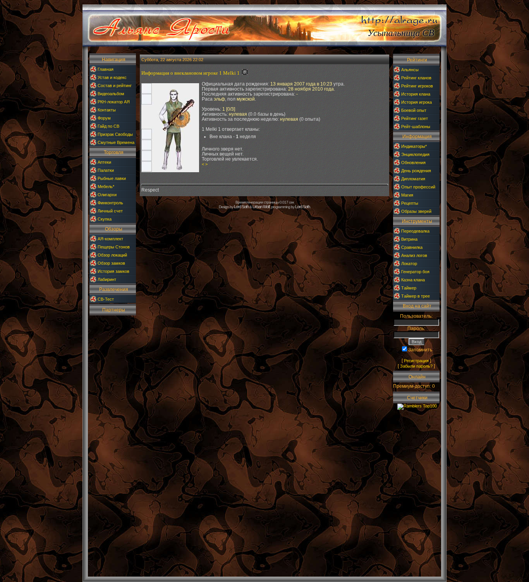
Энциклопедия (415, 154)
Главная (105, 69)
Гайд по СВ (108, 126)
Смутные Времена (116, 142)
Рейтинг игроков (417, 86)
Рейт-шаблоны (415, 126)
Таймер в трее (415, 296)
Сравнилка (412, 247)
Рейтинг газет (414, 118)
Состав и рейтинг (115, 85)
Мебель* (106, 186)
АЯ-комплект (110, 238)
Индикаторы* (414, 146)
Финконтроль (110, 202)
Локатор (409, 263)
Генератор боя (415, 271)
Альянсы (410, 69)
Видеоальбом (111, 93)
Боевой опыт (413, 110)
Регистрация (416, 360)
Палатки (106, 170)
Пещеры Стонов (114, 247)
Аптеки (104, 162)
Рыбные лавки (112, 178)
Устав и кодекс (112, 77)
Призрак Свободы (115, 134)
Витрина (409, 239)
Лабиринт (107, 279)
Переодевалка (415, 231)
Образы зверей (416, 211)
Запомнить (420, 350)
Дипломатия (413, 178)
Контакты (107, 110)
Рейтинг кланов (416, 77)
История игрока (416, 102)
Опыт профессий (418, 187)
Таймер (408, 288)
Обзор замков (111, 263)
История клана (415, 94)
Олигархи (107, 194)
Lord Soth (241, 206)
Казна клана (413, 279)
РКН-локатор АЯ (114, 101)
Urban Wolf (261, 206)
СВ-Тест (106, 299)
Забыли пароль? (416, 366)
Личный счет (110, 211)
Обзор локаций (112, 255)
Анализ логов (414, 255)
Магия (407, 195)
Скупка (105, 219)
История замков (113, 271)
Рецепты (409, 203)
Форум (104, 118)
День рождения (416, 170)
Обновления (413, 162)
